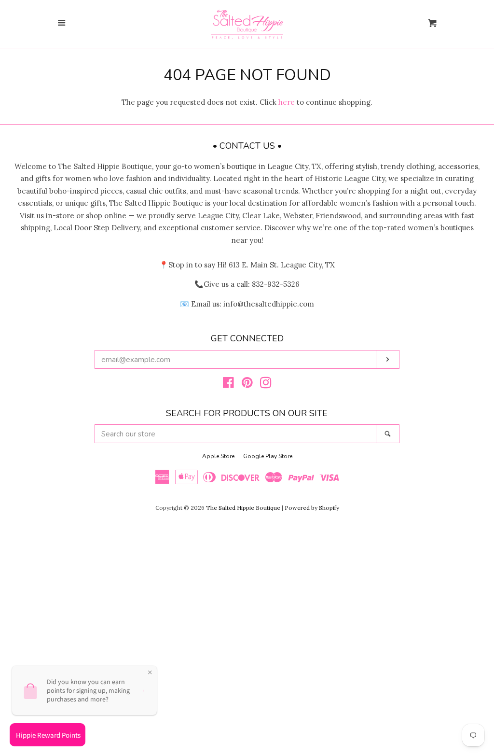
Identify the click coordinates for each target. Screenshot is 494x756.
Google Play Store (267, 456)
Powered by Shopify (312, 507)
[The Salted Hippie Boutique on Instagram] (266, 384)
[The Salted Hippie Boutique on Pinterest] (247, 384)
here (286, 102)
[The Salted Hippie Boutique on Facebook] (228, 384)
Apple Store (218, 456)
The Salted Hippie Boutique (243, 507)
